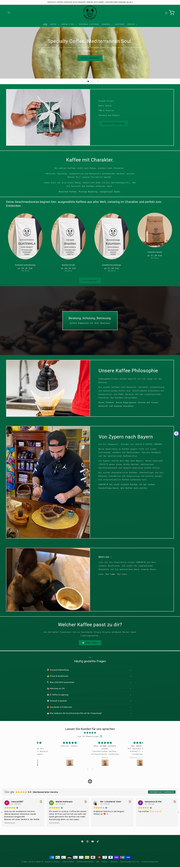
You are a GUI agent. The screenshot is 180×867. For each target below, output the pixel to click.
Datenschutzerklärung (85, 861)
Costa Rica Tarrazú (155, 252)
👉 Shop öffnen (90, 643)
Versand (105, 861)
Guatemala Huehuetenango (25, 265)
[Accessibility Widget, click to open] (176, 433)
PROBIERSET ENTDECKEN (113, 124)
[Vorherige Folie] (82, 81)
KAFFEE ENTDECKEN (90, 58)
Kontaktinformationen (150, 861)
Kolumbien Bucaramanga (111, 265)
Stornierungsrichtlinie (130, 861)
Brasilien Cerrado (68, 265)
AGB (97, 861)
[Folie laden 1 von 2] (88, 81)
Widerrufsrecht (68, 861)
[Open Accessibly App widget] (90, 781)
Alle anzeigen (90, 280)
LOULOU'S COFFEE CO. (36, 862)
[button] (9, 12)
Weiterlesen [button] (9, 823)
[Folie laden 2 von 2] (92, 81)
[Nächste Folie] (98, 81)
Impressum (114, 861)
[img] (90, 733)
